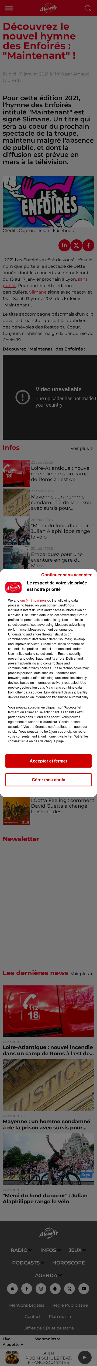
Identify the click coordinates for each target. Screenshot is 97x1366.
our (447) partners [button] (33, 600)
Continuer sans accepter (66, 575)
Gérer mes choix (48, 779)
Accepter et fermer (48, 761)
